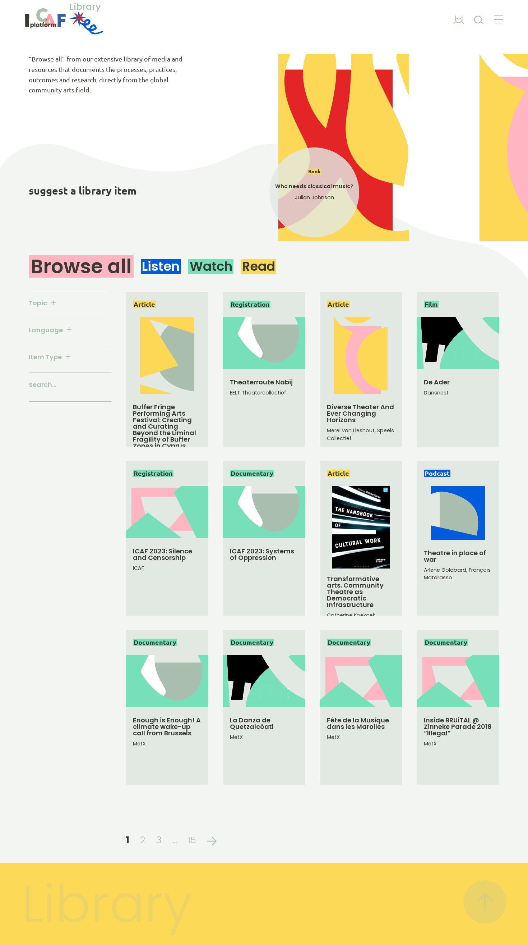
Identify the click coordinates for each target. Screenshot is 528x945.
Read (258, 266)
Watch (211, 266)
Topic (38, 303)
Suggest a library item (82, 190)
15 (192, 840)
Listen (161, 266)
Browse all (81, 266)
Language (46, 330)
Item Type (45, 357)
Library (85, 7)
